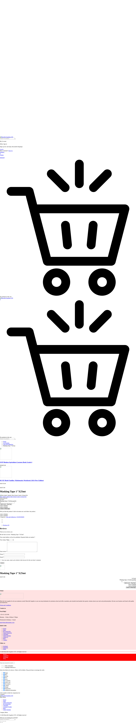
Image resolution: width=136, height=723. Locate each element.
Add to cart (3, 504)
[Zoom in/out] (0, 721)
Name (2, 554)
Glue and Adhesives (8, 444)
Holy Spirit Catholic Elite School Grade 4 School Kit (13, 496)
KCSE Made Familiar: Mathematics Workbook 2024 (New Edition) (22, 480)
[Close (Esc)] (5, 721)
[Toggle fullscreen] (2, 721)
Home (4, 441)
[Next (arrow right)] (2, 722)
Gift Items (5, 634)
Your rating (3, 540)
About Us (5, 637)
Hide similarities (9, 665)
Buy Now (9, 504)
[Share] (3, 721)
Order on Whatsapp (5, 508)
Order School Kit (7, 633)
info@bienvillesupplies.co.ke (7, 622)
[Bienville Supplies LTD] (6, 137)
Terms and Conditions (5, 605)
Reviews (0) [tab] (6, 525)
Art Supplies (6, 443)
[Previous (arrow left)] (0, 722)
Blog (4, 638)
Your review (3, 551)
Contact (5, 640)
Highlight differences (10, 667)
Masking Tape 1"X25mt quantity (8, 501)
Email (2, 557)
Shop (4, 630)
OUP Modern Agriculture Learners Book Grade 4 (16, 462)
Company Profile (7, 707)
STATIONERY (20, 517)
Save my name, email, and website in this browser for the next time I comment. (21, 560)
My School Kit (7, 631)
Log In (1, 149)
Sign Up (10, 150)
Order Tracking (7, 635)
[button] (4, 505)
